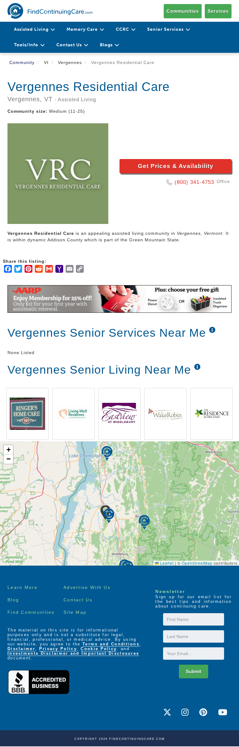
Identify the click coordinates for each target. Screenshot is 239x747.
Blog (13, 599)
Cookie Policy (99, 648)
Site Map (75, 612)
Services (218, 11)
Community (22, 62)
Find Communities (31, 612)
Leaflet (166, 563)
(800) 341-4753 (194, 182)
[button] (108, 515)
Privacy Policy (58, 648)
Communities (182, 11)
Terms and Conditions (110, 644)
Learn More (22, 587)
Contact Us (77, 599)
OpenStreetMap (197, 563)
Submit (193, 671)
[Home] (49, 11)
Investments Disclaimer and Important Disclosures (73, 653)
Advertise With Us (86, 587)
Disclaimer (21, 648)
